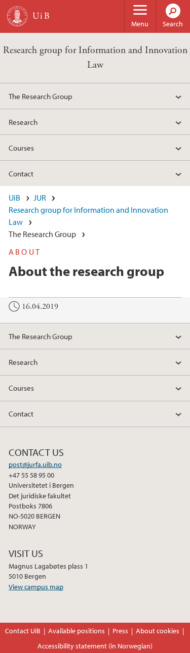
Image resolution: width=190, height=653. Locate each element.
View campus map (36, 586)
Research (23, 122)
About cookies (157, 630)
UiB (14, 198)
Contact (21, 173)
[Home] (17, 16)
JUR (39, 198)
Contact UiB (23, 630)
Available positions (76, 630)
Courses (21, 148)
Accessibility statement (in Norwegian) (95, 645)
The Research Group (40, 96)
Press (120, 630)
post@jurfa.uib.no (35, 464)
